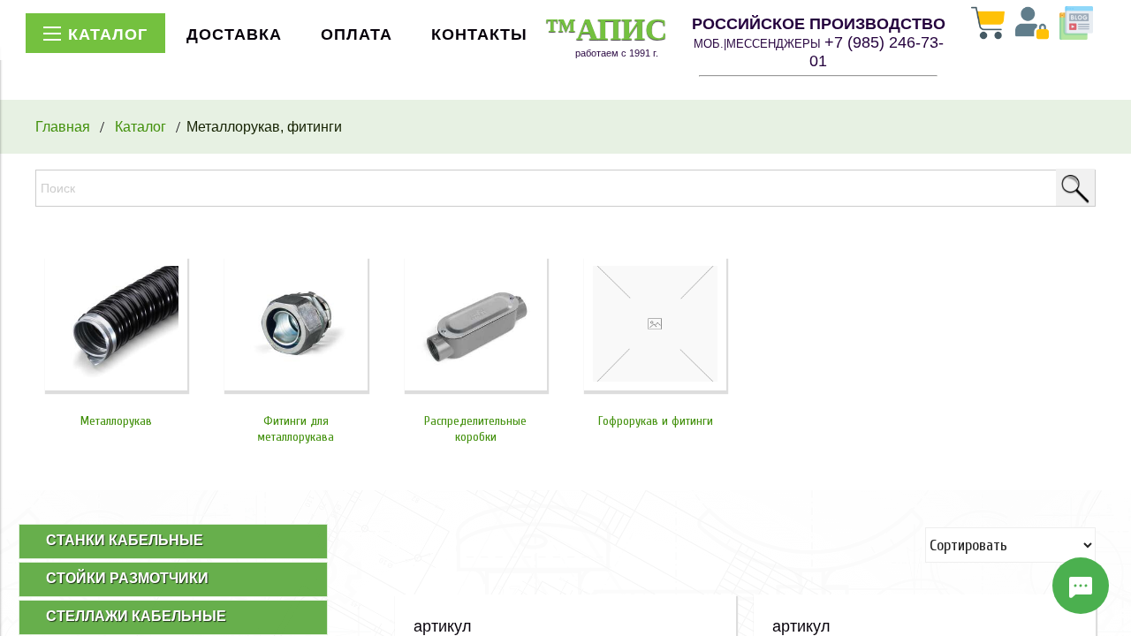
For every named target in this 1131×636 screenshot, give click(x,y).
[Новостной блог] (1076, 24)
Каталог (140, 126)
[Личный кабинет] (1032, 24)
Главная (62, 126)
